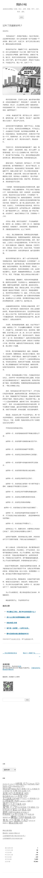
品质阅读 (27, 639)
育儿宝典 (21, 814)
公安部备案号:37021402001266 (12, 838)
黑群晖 (6, 823)
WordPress (12, 788)
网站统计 (5, 833)
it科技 (21, 783)
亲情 (25, 788)
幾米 (19, 798)
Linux (33, 783)
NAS (7, 786)
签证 (17, 809)
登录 (19, 666)
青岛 (8, 820)
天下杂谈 (9, 798)
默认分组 (16, 822)
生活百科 (24, 807)
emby (12, 784)
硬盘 (35, 807)
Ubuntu (18, 786)
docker (6, 784)
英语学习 (6, 817)
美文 (26, 809)
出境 (26, 791)
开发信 (25, 798)
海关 (21, 803)
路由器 (30, 817)
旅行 (10, 803)
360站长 (11, 833)
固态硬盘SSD (10, 796)
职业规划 (18, 812)
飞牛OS (31, 821)
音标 (21, 820)
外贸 (22, 796)
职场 (26, 812)
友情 (8, 793)
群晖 (8, 812)
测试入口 (17, 833)
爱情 (10, 807)
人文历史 (7, 791)
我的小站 (21, 4)
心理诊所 (11, 800)
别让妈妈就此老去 (10, 653)
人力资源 (34, 789)
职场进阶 (8, 814)
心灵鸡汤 (33, 798)
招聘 (30, 801)
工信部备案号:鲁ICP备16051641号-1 (14, 836)
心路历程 (23, 801)
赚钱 (17, 817)
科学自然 (7, 810)
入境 (17, 790)
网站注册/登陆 (7, 830)
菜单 (21, 17)
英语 (31, 814)
